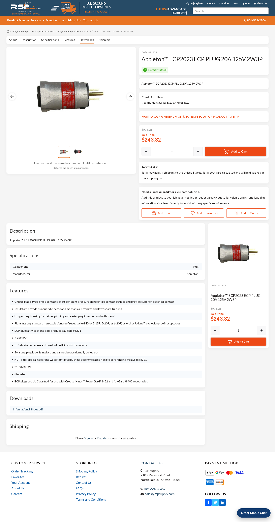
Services (36, 20)
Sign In (88, 438)
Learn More (179, 13)
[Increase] (198, 151)
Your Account (20, 482)
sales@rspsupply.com (160, 494)
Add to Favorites (207, 213)
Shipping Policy (86, 471)
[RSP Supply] (26, 8)
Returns (81, 477)
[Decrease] (146, 151)
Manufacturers (56, 20)
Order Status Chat (254, 513)
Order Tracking (22, 471)
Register (102, 438)
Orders (211, 3)
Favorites (224, 3)
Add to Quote (249, 213)
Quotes (246, 3)
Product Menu (17, 20)
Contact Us (90, 20)
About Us (18, 488)
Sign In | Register (194, 3)
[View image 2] (78, 151)
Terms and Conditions (91, 499)
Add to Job (165, 213)
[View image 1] (64, 151)
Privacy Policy (86, 494)
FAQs (80, 488)
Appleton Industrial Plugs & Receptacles (58, 31)
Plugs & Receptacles (23, 31)
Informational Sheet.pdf (28, 409)
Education (74, 20)
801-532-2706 (154, 489)
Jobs (235, 3)
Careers (16, 494)
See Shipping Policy (96, 11)
